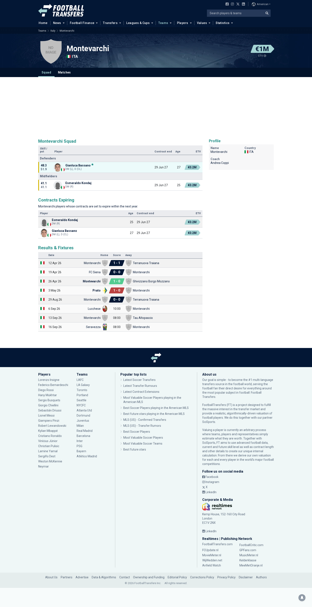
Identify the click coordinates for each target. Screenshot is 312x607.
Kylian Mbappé (48, 430)
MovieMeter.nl (211, 555)
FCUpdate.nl (210, 550)
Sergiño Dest (46, 456)
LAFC (80, 380)
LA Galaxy (83, 385)
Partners (66, 577)
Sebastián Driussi (50, 410)
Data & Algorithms (104, 577)
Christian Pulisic (48, 446)
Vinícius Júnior (48, 441)
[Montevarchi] (51, 51)
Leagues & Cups (138, 23)
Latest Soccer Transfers (139, 380)
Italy (53, 30)
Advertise (82, 577)
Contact (124, 577)
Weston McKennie (50, 461)
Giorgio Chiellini (48, 405)
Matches (64, 72)
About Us (51, 577)
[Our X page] (237, 4)
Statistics (222, 23)
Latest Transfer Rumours (140, 385)
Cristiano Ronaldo (50, 436)
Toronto (82, 390)
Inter (80, 441)
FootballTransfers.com (217, 544)
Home (43, 23)
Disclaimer (246, 577)
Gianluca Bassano (78, 165)
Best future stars (134, 449)
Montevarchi (67, 30)
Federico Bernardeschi (53, 385)
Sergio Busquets (49, 400)
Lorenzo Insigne (48, 380)
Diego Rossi (46, 390)
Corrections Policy (202, 577)
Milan (80, 425)
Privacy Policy (226, 577)
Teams (163, 23)
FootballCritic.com (251, 545)
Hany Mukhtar (47, 395)
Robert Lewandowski (52, 425)
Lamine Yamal (48, 451)
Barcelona (83, 436)
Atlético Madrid (87, 456)
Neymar (43, 466)
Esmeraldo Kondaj (78, 183)
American (262, 4)
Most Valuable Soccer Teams (142, 443)
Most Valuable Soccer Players (143, 437)
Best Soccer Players (136, 431)
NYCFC (81, 405)
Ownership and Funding (148, 577)
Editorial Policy (177, 577)
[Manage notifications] (302, 597)
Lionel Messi (46, 415)
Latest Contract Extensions (141, 391)
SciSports (208, 422)
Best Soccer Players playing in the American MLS (156, 408)
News (57, 23)
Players (182, 23)
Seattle (81, 400)
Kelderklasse (247, 560)
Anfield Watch (211, 565)
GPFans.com (247, 550)
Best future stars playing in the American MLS (154, 413)
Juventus (83, 420)
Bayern (81, 451)
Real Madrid (85, 430)
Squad (46, 72)
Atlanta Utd (84, 410)
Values (202, 23)
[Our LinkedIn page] (242, 4)
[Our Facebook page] (226, 4)
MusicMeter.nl (248, 555)
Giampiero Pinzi (48, 420)
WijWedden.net (212, 560)
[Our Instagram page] (231, 4)
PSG (79, 446)
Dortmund (83, 415)
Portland (82, 395)
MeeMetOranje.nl (251, 565)
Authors (261, 577)
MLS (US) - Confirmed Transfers (144, 419)
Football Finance (82, 23)
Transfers (110, 23)
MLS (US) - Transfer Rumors (142, 425)
